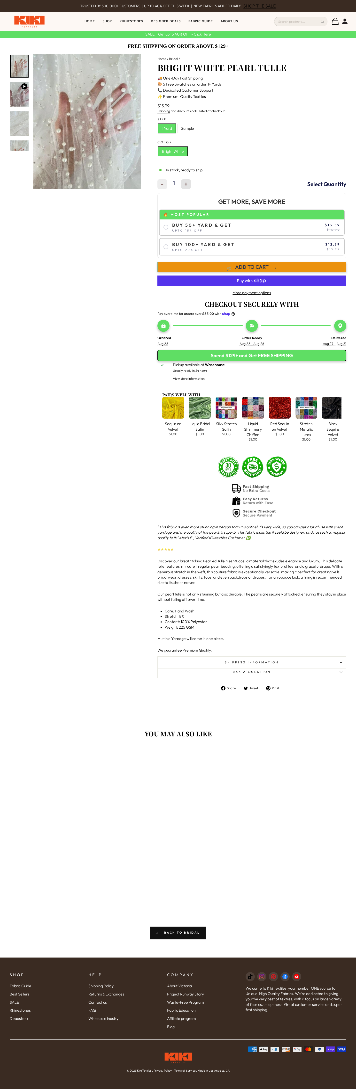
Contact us (97, 1002)
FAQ (92, 1010)
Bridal (173, 59)
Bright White (173, 151)
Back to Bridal (181, 932)
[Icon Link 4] (285, 976)
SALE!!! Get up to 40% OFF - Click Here (178, 34)
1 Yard (167, 128)
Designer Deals (166, 21)
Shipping (163, 111)
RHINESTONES (131, 21)
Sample (187, 128)
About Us (229, 21)
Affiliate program (181, 1018)
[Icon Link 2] (261, 976)
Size (162, 119)
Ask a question (252, 672)
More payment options (251, 292)
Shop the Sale (259, 6)
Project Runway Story (185, 994)
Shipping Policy (101, 985)
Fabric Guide (200, 21)
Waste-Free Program (185, 1002)
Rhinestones (20, 1010)
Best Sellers (20, 994)
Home (90, 21)
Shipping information (252, 662)
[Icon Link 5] (296, 976)
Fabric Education (181, 1010)
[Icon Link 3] (273, 976)
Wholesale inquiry (103, 1018)
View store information (189, 378)
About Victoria (179, 985)
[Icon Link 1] (250, 976)
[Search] (322, 21)
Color (164, 142)
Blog (171, 1026)
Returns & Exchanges (106, 994)
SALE (14, 1002)
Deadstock (19, 1018)
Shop (107, 21)
